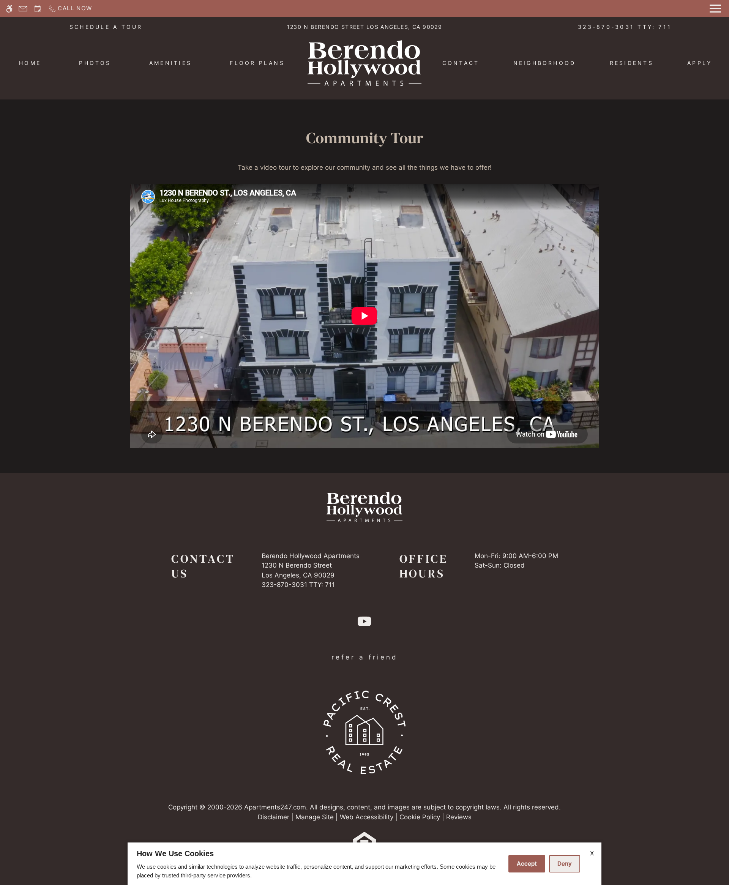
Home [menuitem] (30, 63)
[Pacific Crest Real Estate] (364, 732)
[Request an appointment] (37, 8)
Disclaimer (273, 817)
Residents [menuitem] (631, 63)
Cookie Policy (419, 817)
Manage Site (314, 817)
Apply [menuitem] (699, 63)
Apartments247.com (275, 807)
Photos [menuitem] (95, 63)
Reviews (459, 817)
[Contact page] (23, 8)
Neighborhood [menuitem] (544, 63)
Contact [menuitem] (461, 63)
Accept (527, 863)
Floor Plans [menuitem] (257, 63)
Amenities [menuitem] (170, 63)
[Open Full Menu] (715, 8)
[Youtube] (364, 624)
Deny (564, 863)
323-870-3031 (625, 27)
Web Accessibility (366, 817)
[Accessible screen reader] (9, 8)
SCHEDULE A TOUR (106, 27)
